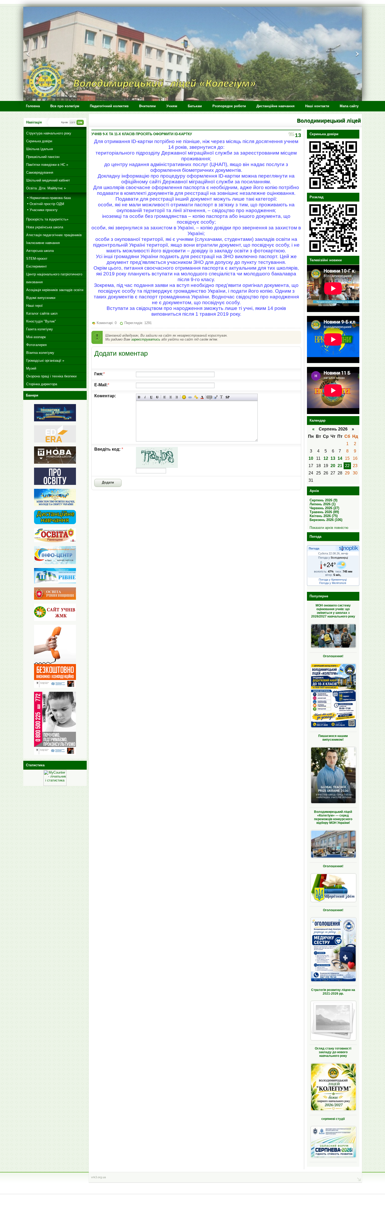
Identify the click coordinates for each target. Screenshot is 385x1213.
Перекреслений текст (157, 397)
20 (333, 465)
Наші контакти (317, 106)
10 (311, 458)
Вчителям (147, 106)
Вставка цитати (215, 397)
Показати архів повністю (329, 528)
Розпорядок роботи (229, 106)
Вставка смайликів (184, 397)
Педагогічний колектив (109, 106)
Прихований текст (209, 397)
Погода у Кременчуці (332, 579)
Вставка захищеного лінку (196, 397)
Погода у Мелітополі (332, 583)
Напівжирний (139, 397)
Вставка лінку (190, 397)
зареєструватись (145, 339)
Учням (171, 106)
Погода (314, 548)
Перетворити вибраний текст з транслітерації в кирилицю (221, 397)
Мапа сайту (349, 106)
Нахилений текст (145, 397)
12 (325, 458)
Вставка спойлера (227, 397)
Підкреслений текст (151, 397)
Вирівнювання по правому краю (177, 397)
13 (333, 458)
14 (340, 458)
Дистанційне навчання (275, 106)
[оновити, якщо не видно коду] (157, 466)
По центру (171, 397)
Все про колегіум (64, 106)
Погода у (333, 557)
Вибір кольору (202, 397)
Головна (33, 106)
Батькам (195, 106)
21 (340, 465)
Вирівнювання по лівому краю (165, 397)
